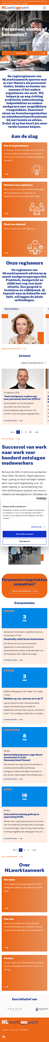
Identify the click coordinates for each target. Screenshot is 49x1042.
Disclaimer (24, 1030)
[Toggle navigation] (44, 8)
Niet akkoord (24, 541)
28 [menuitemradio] (30, 432)
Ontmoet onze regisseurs (18, 185)
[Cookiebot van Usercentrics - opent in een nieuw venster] (36, 498)
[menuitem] (36, 432)
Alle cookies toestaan (24, 534)
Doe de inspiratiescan (16, 145)
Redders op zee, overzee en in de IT (23, 698)
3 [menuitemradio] (25, 432)
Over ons (9, 919)
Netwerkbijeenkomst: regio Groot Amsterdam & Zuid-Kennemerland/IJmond (23, 757)
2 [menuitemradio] (21, 432)
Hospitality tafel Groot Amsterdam (24, 639)
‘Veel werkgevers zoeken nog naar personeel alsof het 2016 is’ (22, 397)
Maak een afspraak (15, 224)
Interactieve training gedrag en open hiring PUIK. (21, 815)
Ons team (9, 879)
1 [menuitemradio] (18, 432)
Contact (8, 958)
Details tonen (36, 527)
